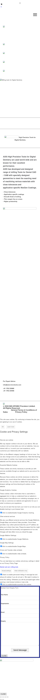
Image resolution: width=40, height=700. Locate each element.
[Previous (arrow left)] (1, 699)
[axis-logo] (16, 14)
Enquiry (3, 621)
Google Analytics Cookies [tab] (8, 490)
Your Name (4, 595)
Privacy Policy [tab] (4, 557)
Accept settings (6, 570)
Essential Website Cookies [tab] (8, 465)
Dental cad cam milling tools (9, 567)
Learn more (10, 427)
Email (2, 612)
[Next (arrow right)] (3, 699)
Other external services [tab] (7, 516)
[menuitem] (34, 14)
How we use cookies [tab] (6, 440)
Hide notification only (20, 570)
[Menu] (34, 14)
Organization (5, 603)
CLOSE (4, 656)
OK (3, 427)
